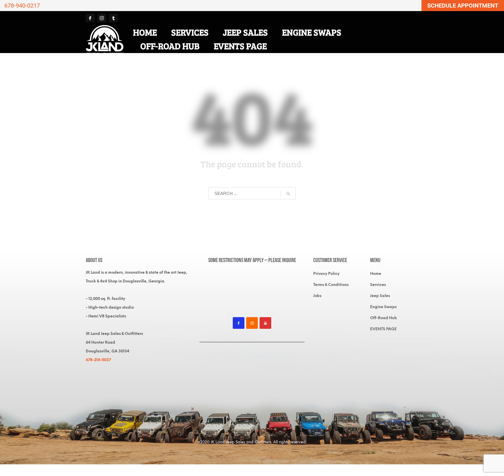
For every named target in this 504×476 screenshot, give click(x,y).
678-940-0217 (22, 5)
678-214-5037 (98, 360)
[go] (288, 193)
